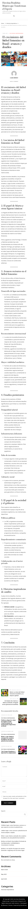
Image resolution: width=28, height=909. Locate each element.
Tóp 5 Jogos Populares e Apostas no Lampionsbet (8, 752)
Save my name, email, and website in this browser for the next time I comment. (14, 797)
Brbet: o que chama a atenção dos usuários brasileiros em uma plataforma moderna (7, 739)
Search (3, 811)
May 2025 (4, 874)
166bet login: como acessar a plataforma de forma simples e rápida (14, 831)
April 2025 (4, 879)
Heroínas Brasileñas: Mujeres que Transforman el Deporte (14, 5)
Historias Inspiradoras (16, 33)
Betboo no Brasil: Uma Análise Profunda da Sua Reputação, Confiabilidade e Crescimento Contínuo (13, 843)
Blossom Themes (8, 905)
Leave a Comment (14, 81)
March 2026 (4, 869)
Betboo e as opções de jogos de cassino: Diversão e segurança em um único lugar (13, 849)
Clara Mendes (14, 77)
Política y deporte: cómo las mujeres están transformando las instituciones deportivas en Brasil (8, 723)
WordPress (23, 905)
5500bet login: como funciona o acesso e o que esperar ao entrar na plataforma (13, 826)
